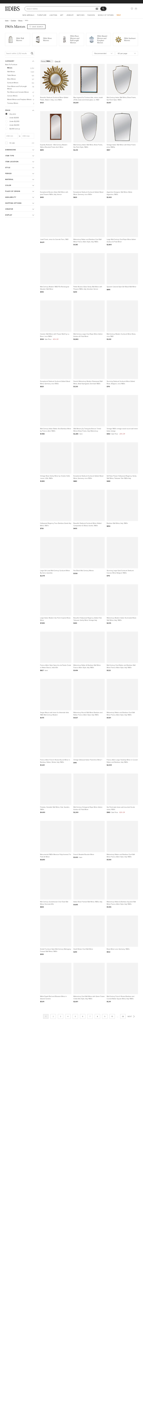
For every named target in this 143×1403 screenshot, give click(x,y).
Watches (80, 15)
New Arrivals (28, 15)
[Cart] (136, 9)
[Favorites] (132, 9)
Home (6, 20)
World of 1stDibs (106, 15)
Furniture (41, 15)
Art (61, 15)
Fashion (91, 15)
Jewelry (70, 15)
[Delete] (52, 61)
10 (112, 1016)
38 (123, 1016)
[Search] (32, 53)
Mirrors (20, 20)
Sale (119, 15)
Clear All (57, 61)
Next (130, 1016)
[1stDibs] (12, 8)
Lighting (53, 15)
